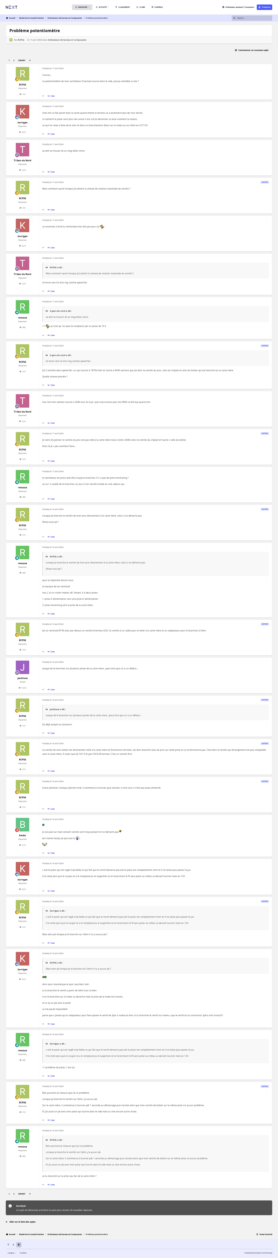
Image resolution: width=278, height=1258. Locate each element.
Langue (11, 1253)
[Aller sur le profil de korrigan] (22, 111)
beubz (22, 835)
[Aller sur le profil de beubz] (22, 824)
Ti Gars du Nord (22, 160)
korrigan (23, 122)
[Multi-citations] (43, 96)
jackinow (23, 678)
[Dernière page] (30, 60)
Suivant (21, 60)
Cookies (23, 1253)
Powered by (258, 1253)
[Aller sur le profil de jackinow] (22, 667)
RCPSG (21, 39)
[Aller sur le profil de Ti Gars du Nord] (22, 150)
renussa (22, 317)
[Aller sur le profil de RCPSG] (10, 39)
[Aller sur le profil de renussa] (22, 307)
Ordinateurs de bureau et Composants (67, 39)
